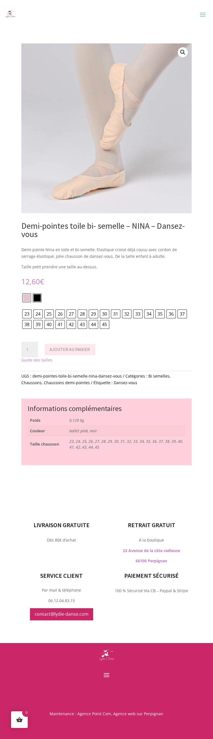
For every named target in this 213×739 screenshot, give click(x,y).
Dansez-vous (125, 382)
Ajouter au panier (70, 349)
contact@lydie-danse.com (61, 614)
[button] (183, 52)
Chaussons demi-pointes (67, 382)
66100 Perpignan (151, 560)
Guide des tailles (36, 360)
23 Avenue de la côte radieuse (151, 550)
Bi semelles (158, 376)
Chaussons (31, 382)
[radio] (26, 298)
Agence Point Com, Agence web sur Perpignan (120, 713)
